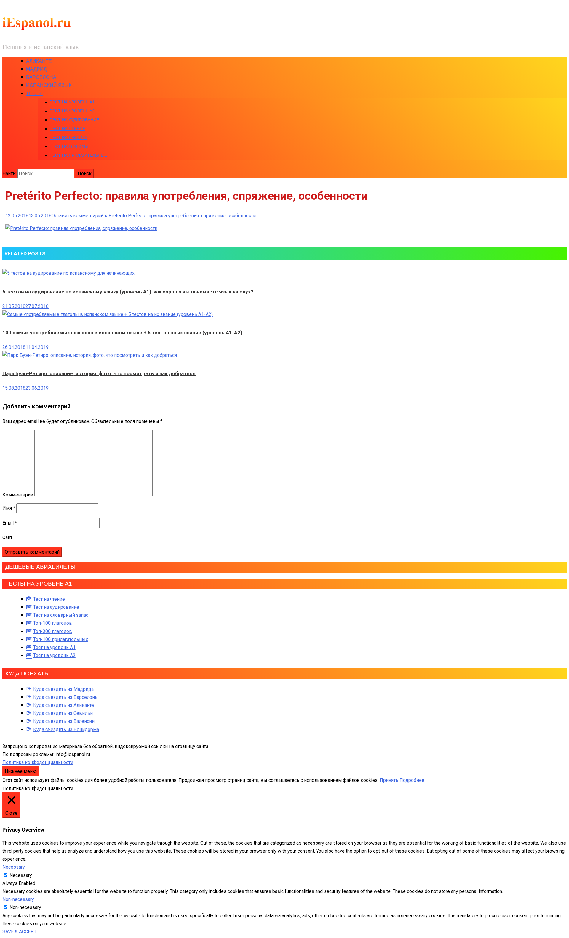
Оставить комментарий (154, 215)
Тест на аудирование (74, 119)
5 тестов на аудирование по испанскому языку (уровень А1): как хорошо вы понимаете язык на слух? (127, 292)
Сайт (7, 537)
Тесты (34, 93)
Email (9, 523)
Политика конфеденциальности (37, 762)
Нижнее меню (21, 771)
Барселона (41, 77)
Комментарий (17, 494)
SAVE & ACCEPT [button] (19, 931)
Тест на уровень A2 (72, 110)
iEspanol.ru (36, 22)
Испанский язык (48, 85)
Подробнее (411, 780)
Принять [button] (389, 780)
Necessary (20, 875)
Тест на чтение (67, 128)
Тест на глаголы (69, 146)
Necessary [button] (13, 867)
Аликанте (39, 61)
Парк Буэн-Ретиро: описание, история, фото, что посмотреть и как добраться (99, 373)
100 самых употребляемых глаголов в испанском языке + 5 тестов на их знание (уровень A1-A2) (122, 332)
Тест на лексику (68, 137)
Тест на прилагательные (78, 155)
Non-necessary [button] (18, 899)
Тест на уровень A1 (72, 102)
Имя (8, 508)
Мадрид (36, 69)
